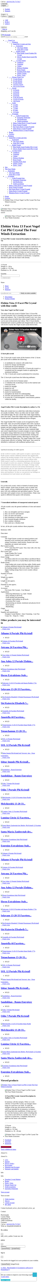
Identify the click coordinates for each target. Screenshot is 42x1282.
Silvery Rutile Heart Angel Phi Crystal (25, 149)
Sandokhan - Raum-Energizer (16, 775)
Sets (6, 167)
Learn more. (5, 1277)
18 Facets (16, 94)
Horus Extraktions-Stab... (14, 675)
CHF (6, 20)
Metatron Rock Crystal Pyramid (23, 130)
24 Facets (16, 95)
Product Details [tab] (10, 299)
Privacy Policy (9, 1163)
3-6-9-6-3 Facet (18, 84)
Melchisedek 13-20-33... (13, 803)
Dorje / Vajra (21, 75)
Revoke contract (6, 1147)
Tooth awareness (22, 121)
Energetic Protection (23, 117)
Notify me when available (28, 293)
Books (11, 132)
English (7, 9)
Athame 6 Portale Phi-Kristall (16, 633)
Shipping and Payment (12, 1167)
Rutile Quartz (19, 51)
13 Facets (16, 92)
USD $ (7, 24)
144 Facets (16, 101)
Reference (4, 530)
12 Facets (16, 90)
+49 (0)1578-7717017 (13, 2)
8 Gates (15, 110)
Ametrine (20, 64)
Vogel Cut (10, 40)
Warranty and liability (12, 1169)
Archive (11, 134)
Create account (9, 1203)
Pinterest (7, 289)
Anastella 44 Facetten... (13, 717)
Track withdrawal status (8, 1149)
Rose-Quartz (21, 70)
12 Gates (16, 112)
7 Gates (15, 108)
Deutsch (7, 11)
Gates (12, 103)
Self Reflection (22, 119)
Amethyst (20, 62)
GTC (6, 1160)
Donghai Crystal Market (12, 1179)
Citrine (19, 66)
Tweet (7, 288)
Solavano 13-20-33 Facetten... (16, 689)
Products (13, 42)
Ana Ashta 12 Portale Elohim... (17, 661)
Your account (5, 1192)
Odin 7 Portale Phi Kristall (15, 789)
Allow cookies (5, 1280)
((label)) (3, 1246)
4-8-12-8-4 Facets (18, 86)
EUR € (7, 22)
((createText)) (16, 1248)
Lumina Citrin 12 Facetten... (16, 817)
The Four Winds (22, 48)
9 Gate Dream (17, 83)
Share (7, 286)
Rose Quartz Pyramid (20, 125)
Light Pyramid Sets (21, 116)
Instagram (8, 1143)
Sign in (7, 1201)
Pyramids (13, 114)
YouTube (8, 1142)
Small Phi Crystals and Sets (22, 44)
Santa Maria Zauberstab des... (16, 831)
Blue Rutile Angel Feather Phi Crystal (25, 147)
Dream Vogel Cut (16, 77)
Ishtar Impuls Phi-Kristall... (15, 762)
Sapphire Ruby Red (23, 71)
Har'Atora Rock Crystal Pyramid (23, 127)
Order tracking (9, 1199)
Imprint (7, 1162)
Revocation (8, 1165)
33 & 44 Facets (18, 97)
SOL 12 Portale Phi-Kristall (15, 745)
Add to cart (6, 278)
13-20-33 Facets (18, 99)
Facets (12, 88)
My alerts (8, 1204)
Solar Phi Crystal (22, 49)
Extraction (18, 46)
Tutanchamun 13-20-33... (14, 731)
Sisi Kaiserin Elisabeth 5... (14, 703)
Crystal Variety (19, 60)
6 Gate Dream (17, 81)
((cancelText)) (6, 1248)
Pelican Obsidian (22, 68)
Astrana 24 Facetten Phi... (14, 647)
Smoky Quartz (22, 73)
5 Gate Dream (17, 79)
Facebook (8, 1140)
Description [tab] (8, 297)
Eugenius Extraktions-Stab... (16, 845)
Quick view (5, 629)
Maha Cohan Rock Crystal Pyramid (24, 123)
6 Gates (15, 106)
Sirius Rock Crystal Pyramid (22, 128)
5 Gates (15, 105)
